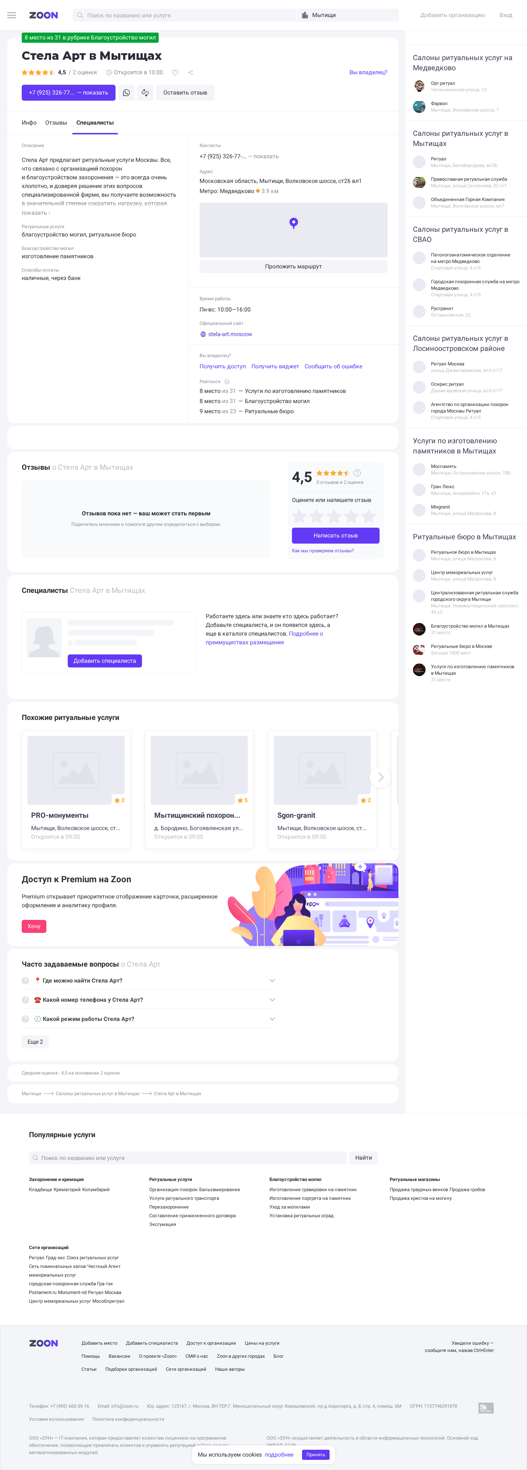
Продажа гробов (467, 1189)
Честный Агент (104, 1266)
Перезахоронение (169, 1207)
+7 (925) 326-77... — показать (68, 92)
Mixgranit (440, 507)
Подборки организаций (131, 1369)
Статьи (89, 1369)
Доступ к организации (211, 1343)
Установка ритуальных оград (301, 1215)
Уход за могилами (289, 1207)
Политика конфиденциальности (128, 1419)
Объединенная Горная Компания (468, 199)
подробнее (279, 1454)
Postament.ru (43, 1292)
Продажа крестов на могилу (421, 1198)
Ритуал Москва (447, 364)
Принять (315, 1454)
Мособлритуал (108, 1301)
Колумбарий (96, 1189)
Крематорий (67, 1189)
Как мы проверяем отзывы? (323, 550)
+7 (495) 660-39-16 (69, 1406)
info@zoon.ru (124, 1406)
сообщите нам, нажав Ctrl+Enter (459, 1350)
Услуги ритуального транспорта (184, 1198)
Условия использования (56, 1419)
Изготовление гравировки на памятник (313, 1189)
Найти (363, 1157)
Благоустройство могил (295, 1179)
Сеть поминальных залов (57, 1266)
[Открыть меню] (12, 16)
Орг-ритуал (443, 83)
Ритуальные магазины (415, 1179)
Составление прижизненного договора (192, 1215)
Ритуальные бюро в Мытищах (464, 536)
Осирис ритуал (447, 384)
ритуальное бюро (112, 234)
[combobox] (348, 15)
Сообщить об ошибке (333, 366)
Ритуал (439, 159)
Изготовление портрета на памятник (310, 1198)
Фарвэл (439, 103)
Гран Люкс (443, 486)
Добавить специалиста (152, 1343)
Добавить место (99, 1343)
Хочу (34, 926)
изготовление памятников (57, 256)
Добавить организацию (453, 15)
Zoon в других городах (241, 1356)
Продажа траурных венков (419, 1189)
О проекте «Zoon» (158, 1356)
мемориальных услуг (52, 1275)
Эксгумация (162, 1224)
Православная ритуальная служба (469, 179)
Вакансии (119, 1356)
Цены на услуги (262, 1343)
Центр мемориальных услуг (462, 572)
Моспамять (443, 466)
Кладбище (40, 1189)
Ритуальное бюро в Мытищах (463, 552)
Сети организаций (48, 1247)
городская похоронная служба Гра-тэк (71, 1283)
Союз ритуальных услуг (93, 1257)
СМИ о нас (196, 1356)
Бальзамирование (219, 1189)
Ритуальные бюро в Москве (461, 646)
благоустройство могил (54, 234)
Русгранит (442, 308)
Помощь (90, 1356)
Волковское (301, 180)
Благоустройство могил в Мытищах (470, 626)
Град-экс (55, 1257)
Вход (506, 15)
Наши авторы (230, 1369)
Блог (278, 1356)
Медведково (237, 191)
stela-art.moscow (230, 334)
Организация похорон (173, 1189)
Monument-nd (72, 1292)
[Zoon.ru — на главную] (43, 15)
